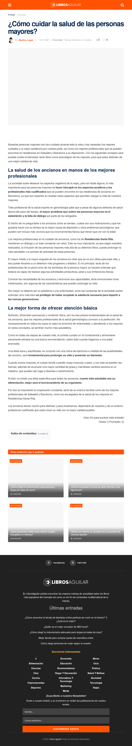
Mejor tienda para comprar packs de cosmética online (66, 637)
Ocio (96, 663)
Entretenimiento (66, 668)
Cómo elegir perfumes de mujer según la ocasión (66, 643)
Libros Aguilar (55, 739)
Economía (66, 658)
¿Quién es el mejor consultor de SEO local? (66, 626)
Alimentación (36, 663)
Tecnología (96, 682)
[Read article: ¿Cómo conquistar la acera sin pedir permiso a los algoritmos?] (96, 477)
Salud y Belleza (96, 673)
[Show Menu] (9, 5)
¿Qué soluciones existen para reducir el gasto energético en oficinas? (32, 533)
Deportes (36, 687)
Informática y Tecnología (66, 679)
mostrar (42, 433)
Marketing (66, 686)
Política (96, 668)
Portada (11, 14)
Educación (66, 663)
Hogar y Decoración (66, 673)
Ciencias (36, 668)
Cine (35, 673)
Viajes (96, 687)
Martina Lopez (26, 39)
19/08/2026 (16, 494)
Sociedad (22, 14)
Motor (96, 658)
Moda (66, 690)
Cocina (36, 677)
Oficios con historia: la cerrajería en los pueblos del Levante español (95, 533)
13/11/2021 (44, 39)
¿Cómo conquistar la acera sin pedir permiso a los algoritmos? (95, 488)
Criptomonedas (36, 682)
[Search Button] (122, 5)
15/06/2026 (76, 494)
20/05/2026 (16, 538)
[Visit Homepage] (66, 5)
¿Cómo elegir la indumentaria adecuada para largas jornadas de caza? (32, 488)
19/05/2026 (76, 538)
